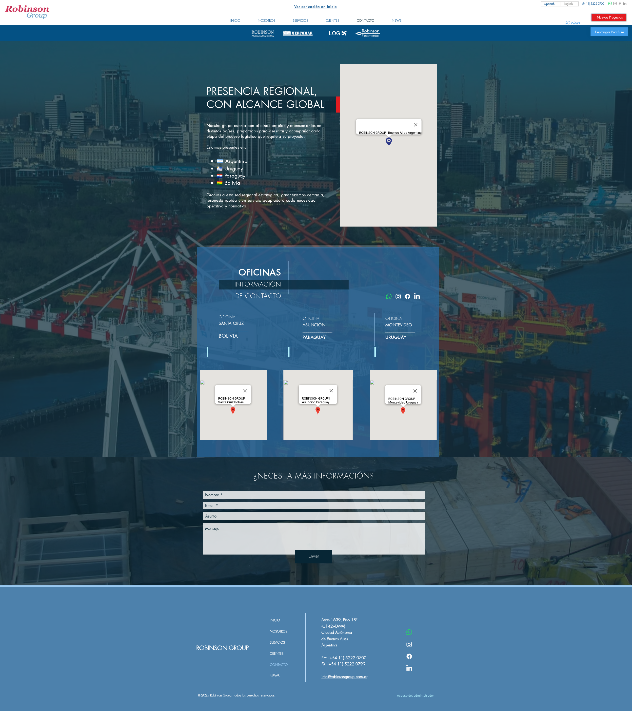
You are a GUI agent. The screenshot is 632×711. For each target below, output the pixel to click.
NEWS (274, 675)
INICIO (275, 620)
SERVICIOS (277, 642)
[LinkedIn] (625, 3)
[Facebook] (620, 3)
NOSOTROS (278, 631)
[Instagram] (615, 3)
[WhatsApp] (610, 3)
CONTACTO (279, 664)
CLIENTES (276, 653)
